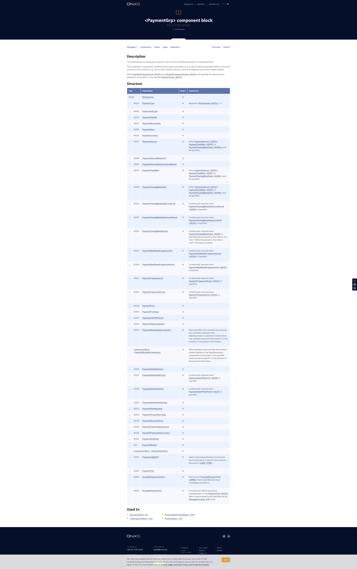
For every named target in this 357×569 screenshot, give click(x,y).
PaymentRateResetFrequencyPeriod (158, 264)
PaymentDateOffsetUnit (153, 389)
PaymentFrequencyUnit (152, 278)
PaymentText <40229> (218, 493)
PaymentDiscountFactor (152, 421)
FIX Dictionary (180, 29)
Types (165, 47)
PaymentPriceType (150, 312)
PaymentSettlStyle (150, 439)
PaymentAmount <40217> (206, 141)
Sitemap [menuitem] (219, 550)
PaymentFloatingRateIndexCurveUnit (158, 203)
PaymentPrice (148, 306)
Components (145, 47)
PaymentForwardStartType (154, 414)
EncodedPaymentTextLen (153, 477)
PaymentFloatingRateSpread (155, 231)
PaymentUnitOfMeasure (152, 318)
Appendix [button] (175, 47)
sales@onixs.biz (160, 549)
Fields (157, 47)
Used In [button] (226, 47)
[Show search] (224, 4)
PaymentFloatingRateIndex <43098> (205, 147)
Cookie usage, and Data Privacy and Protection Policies (185, 564)
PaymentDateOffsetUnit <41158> (203, 378)
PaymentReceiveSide (151, 123)
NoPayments (147, 97)
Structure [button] (216, 47)
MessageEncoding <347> (200, 499)
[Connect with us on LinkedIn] (228, 536)
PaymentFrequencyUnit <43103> (146, 74)
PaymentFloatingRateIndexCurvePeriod (159, 217)
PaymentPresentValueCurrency (156, 433)
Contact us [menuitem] (214, 4)
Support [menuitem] (201, 4)
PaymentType (148, 103)
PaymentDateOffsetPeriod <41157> (204, 391)
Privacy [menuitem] (219, 548)
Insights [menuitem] (202, 550)
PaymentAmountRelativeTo (154, 158)
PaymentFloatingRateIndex (154, 187)
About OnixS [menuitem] (203, 548)
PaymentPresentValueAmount (155, 427)
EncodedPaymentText (152, 490)
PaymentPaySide (149, 117)
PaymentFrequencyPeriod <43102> (181, 74)
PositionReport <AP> (174, 518)
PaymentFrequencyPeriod (153, 292)
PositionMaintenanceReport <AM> (180, 515)
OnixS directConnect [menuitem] (186, 551)
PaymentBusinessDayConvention (156, 330)
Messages (131, 47)
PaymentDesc (148, 129)
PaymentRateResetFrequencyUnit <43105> (208, 267)
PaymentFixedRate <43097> (201, 144)
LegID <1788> (206, 463)
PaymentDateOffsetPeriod (154, 375)
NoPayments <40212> (208, 103)
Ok (226, 559)
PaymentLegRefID (150, 457)
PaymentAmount (149, 141)
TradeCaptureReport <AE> (141, 518)
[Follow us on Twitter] (224, 536)
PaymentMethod (149, 445)
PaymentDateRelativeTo (153, 369)
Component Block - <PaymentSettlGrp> (151, 451)
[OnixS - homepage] (133, 4)
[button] (136, 47)
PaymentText (148, 471)
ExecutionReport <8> (139, 515)
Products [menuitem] (188, 4)
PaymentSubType (150, 111)
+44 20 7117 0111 (135, 549)
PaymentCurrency (150, 135)
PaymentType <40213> (172, 77)
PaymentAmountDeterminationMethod (159, 164)
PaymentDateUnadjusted (153, 324)
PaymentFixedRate (150, 170)
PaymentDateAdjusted (152, 408)
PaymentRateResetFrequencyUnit (157, 250)
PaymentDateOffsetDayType (154, 402)
